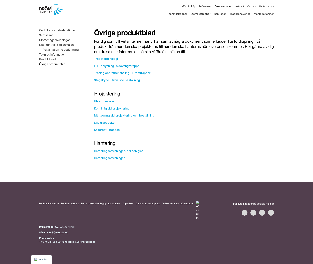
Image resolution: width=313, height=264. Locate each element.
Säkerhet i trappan (107, 130)
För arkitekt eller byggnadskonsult (100, 203)
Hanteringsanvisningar (109, 158)
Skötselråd (46, 35)
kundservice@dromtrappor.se (79, 241)
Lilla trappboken (105, 122)
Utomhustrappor (200, 13)
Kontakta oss (266, 6)
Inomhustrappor (177, 13)
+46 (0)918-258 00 (57, 232)
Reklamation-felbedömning (60, 49)
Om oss (251, 6)
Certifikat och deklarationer (57, 30)
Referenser (205, 6)
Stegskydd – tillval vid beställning (117, 80)
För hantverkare (70, 203)
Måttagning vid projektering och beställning (124, 115)
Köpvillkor (128, 203)
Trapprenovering (240, 13)
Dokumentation (223, 6)
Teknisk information (52, 54)
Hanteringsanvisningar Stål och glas (118, 151)
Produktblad (47, 59)
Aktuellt (239, 6)
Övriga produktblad (52, 64)
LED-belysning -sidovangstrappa (116, 66)
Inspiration (220, 13)
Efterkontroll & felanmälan (56, 44)
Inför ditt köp (188, 6)
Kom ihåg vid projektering (111, 108)
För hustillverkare (49, 203)
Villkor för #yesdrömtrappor (178, 203)
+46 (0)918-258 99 (49, 241)
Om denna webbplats (148, 203)
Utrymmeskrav (104, 101)
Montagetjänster (264, 13)
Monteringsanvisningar (54, 40)
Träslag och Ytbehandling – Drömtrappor (122, 73)
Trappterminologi (106, 58)
